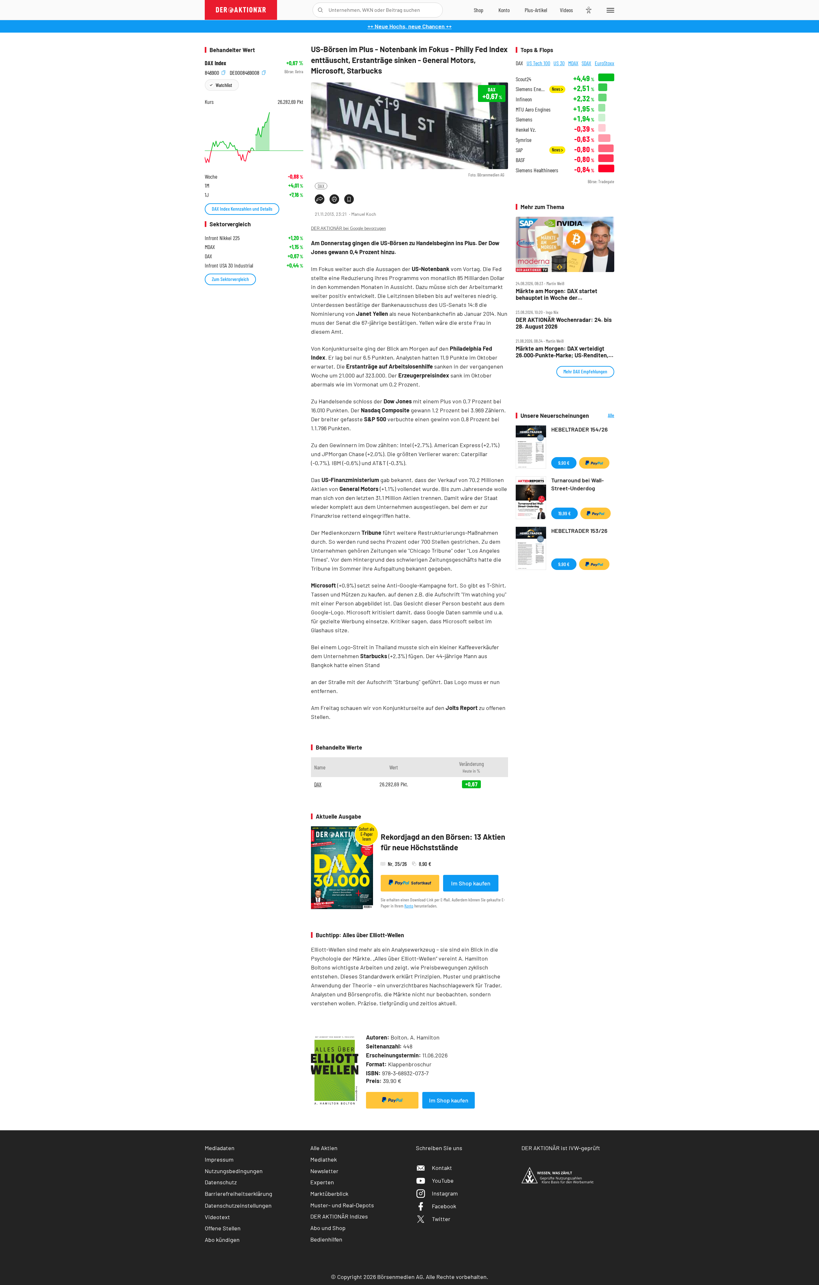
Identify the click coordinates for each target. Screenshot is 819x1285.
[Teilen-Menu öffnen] (319, 199)
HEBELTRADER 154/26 (579, 429)
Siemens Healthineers (537, 170)
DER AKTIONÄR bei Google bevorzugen (348, 228)
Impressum (219, 1159)
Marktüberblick (329, 1193)
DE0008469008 (245, 71)
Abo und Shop (328, 1227)
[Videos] (566, 10)
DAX (321, 186)
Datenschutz (221, 1182)
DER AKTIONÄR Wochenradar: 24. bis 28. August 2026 (564, 323)
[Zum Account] (504, 10)
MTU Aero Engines (533, 109)
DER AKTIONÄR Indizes (339, 1216)
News (556, 89)
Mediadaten (220, 1147)
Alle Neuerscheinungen (603, 415)
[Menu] (609, 10)
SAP (519, 150)
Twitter (441, 1218)
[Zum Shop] (478, 10)
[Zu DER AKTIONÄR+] (535, 10)
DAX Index (215, 63)
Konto (408, 905)
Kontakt (442, 1167)
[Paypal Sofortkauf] (392, 1100)
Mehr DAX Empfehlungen (585, 371)
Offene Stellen (223, 1228)
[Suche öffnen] (320, 10)
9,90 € (563, 463)
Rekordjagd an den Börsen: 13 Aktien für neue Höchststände (443, 842)
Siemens (524, 119)
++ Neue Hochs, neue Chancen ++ (410, 26)
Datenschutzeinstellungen (238, 1205)
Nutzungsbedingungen (234, 1170)
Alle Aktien (324, 1147)
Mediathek (323, 1159)
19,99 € (564, 513)
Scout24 (523, 79)
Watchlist (224, 85)
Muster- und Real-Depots (342, 1205)
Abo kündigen (222, 1239)
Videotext (217, 1216)
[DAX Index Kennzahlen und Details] (254, 137)
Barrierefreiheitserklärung (238, 1193)
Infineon (524, 99)
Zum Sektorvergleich (230, 279)
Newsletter (324, 1170)
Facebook (444, 1206)
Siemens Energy (530, 89)
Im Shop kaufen (470, 883)
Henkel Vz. (526, 129)
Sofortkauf (421, 882)
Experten (322, 1182)
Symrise (523, 139)
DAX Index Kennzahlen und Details (242, 209)
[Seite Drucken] (334, 199)
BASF (520, 160)
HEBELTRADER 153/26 (579, 530)
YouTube (443, 1180)
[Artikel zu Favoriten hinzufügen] (349, 199)
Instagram (445, 1193)
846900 (212, 71)
